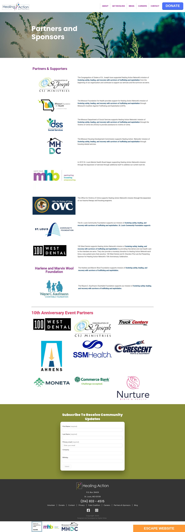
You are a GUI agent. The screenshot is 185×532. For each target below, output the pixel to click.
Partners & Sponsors (122, 505)
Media (131, 6)
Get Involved (118, 6)
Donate (173, 6)
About (105, 6)
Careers (142, 6)
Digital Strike (102, 518)
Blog (136, 505)
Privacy (82, 505)
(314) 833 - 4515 (92, 501)
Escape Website (159, 528)
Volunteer (51, 505)
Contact (155, 6)
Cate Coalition (94, 505)
